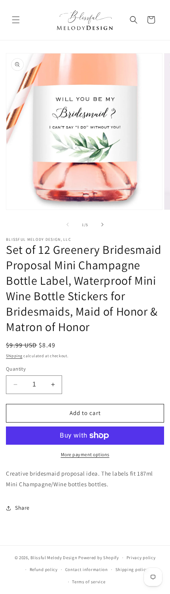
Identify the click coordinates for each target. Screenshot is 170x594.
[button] (16, 20)
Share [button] (22, 507)
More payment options (85, 454)
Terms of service (88, 581)
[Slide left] (67, 224)
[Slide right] (102, 224)
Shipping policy (131, 569)
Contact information (86, 569)
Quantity (16, 369)
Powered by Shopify (98, 557)
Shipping (14, 355)
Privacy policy (141, 557)
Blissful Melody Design (53, 557)
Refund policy (44, 569)
